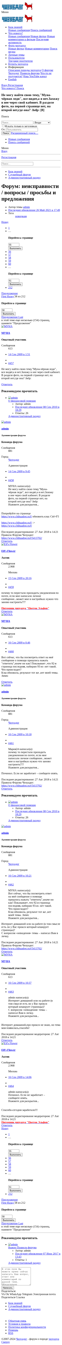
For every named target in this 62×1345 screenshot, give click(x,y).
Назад (4, 222)
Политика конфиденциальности (27, 1327)
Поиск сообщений (41, 30)
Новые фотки (38, 36)
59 (9, 260)
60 (9, 263)
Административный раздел (24, 416)
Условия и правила (19, 1323)
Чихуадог (13, 459)
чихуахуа (54, 1338)
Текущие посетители (20, 60)
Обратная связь (17, 1320)
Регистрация (8, 157)
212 (10, 287)
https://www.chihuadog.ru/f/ (16, 516)
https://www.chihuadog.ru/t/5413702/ (21, 538)
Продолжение (9, 293)
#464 (11, 1086)
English (12, 79)
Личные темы (16, 54)
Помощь (13, 1330)
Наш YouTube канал (35, 76)
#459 (11, 587)
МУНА (5, 333)
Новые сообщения (19, 30)
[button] (5, 12)
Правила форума (30, 73)
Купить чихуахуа (18, 64)
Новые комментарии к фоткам (31, 38)
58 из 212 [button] (19, 296)
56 (9, 251)
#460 (11, 651)
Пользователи (16, 57)
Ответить (6, 384)
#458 (11, 480)
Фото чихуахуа (17, 45)
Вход (4, 151)
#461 (11, 743)
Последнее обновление (34, 210)
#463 (11, 991)
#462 (11, 884)
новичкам (21, 216)
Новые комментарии (37, 48)
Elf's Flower (8, 551)
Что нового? (15, 33)
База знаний (15, 27)
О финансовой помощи (22, 400)
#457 (11, 363)
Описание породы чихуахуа (24, 70)
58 (9, 257)
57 (9, 254)
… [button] (9, 230)
